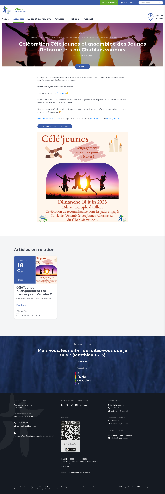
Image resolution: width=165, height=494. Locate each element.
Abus (132, 3)
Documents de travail (90, 487)
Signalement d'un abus (72, 487)
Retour (84, 66)
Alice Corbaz (95, 119)
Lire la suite (82, 362)
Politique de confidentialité (54, 487)
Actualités (18, 19)
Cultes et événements (39, 19)
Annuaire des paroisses (21, 489)
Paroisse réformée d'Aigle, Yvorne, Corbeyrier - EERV (34, 436)
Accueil (6, 19)
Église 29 (123, 3)
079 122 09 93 (116, 420)
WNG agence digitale (144, 487)
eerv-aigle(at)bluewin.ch (26, 426)
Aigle (19, 9)
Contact (88, 19)
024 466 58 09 (22, 423)
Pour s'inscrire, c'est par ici (48, 119)
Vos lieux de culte (109, 3)
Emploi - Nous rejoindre (39, 489)
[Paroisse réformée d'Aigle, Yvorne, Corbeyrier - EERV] (15, 433)
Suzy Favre (114, 118)
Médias (40, 487)
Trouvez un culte (159, 17)
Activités (59, 19)
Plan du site (18, 487)
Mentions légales (29, 487)
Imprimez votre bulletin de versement (75, 473)
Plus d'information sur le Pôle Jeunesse (55, 126)
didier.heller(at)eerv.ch (119, 411)
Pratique (74, 19)
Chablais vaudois (22, 11)
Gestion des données (64, 489)
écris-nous (61, 93)
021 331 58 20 (116, 408)
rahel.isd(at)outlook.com (120, 438)
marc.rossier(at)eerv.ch (119, 424)
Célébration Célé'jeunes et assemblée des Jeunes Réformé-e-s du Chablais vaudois (108, 37)
